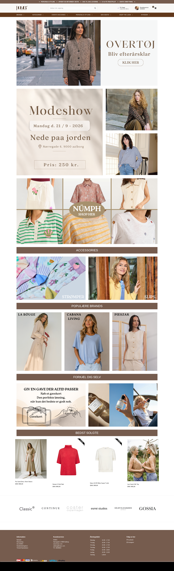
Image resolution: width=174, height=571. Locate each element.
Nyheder (144, 15)
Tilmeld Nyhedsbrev (22, 548)
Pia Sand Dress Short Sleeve (23, 481)
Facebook (130, 540)
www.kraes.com (57, 544)
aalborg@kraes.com (59, 546)
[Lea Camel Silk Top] (143, 460)
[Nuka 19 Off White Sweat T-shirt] (105, 459)
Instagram (131, 542)
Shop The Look (125, 15)
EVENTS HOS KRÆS (59, 15)
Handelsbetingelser (22, 546)
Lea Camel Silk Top (133, 484)
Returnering (20, 542)
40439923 (142, 8)
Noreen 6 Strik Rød (58, 484)
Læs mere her (81, 567)
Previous (18, 508)
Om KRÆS (20, 544)
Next (155, 508)
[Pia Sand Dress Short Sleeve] (31, 459)
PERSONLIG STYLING (83, 15)
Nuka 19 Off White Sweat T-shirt (99, 483)
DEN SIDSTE (105, 15)
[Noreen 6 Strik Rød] (68, 460)
